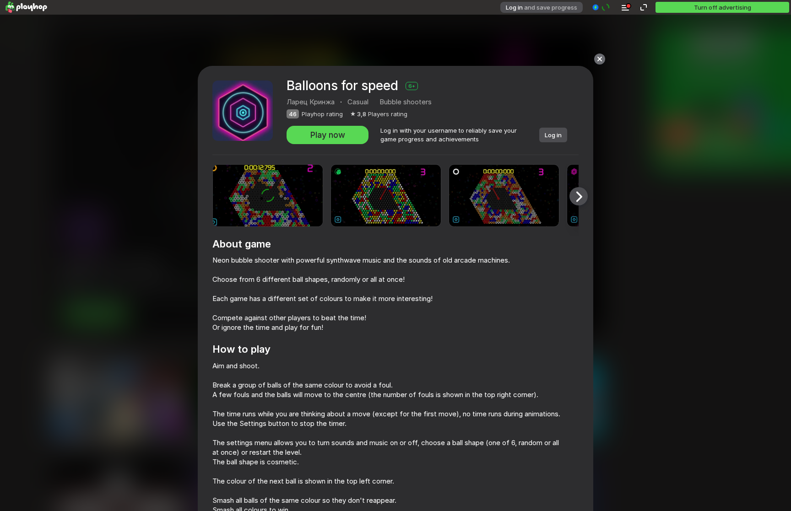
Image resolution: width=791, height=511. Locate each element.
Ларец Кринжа (311, 101)
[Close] (599, 59)
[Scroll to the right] (578, 196)
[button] (601, 7)
